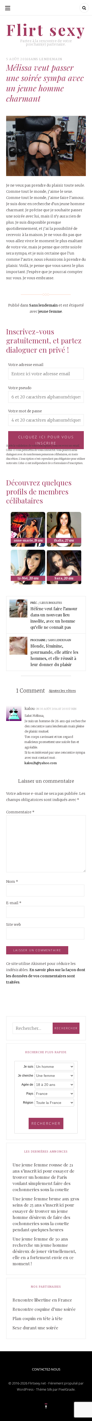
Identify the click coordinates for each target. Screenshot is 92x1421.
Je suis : (29, 1066)
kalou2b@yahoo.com (41, 763)
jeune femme (50, 311)
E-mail (13, 903)
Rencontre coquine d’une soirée (44, 1309)
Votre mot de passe (25, 411)
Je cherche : (26, 1075)
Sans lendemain (45, 59)
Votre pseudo (19, 388)
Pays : (30, 1093)
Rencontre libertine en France (42, 1300)
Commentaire (20, 812)
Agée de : (28, 1084)
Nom (12, 881)
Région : (29, 1102)
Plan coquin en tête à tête (38, 1318)
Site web (13, 924)
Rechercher (46, 1123)
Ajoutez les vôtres (62, 691)
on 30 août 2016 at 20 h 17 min (56, 709)
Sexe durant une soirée (35, 1327)
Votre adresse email (25, 364)
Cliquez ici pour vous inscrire (46, 440)
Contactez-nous (46, 1369)
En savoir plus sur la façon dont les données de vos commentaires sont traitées (45, 975)
